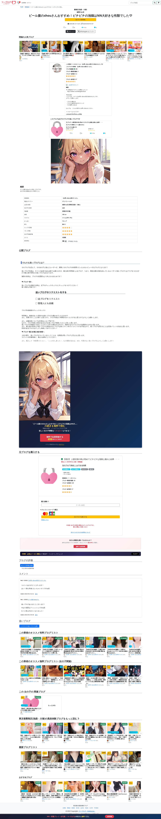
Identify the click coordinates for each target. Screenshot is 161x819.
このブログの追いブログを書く (29, 626)
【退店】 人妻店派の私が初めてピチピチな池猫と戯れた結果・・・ (91, 459)
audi (65, 57)
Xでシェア (71, 31)
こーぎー (132, 769)
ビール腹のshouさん (33, 599)
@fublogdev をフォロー (87, 31)
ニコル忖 (23, 58)
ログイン (29, 2)
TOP (21, 7)
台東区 (64, 808)
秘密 (63, 208)
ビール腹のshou (26, 712)
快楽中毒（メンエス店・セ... (115, 58)
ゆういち (88, 57)
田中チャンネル (26, 740)
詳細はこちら (45, 520)
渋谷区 (86, 808)
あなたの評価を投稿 (27, 565)
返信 (36, 594)
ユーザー (24, 769)
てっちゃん (90, 799)
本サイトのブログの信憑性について (80, 532)
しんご (132, 799)
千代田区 (96, 808)
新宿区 (73, 808)
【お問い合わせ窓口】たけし (29, 654)
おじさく (46, 799)
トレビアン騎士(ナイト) (71, 769)
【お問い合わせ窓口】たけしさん (37, 580)
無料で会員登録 (80, 546)
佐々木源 (89, 769)
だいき (45, 740)
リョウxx (111, 769)
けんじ (110, 740)
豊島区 (27, 7)
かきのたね (45, 57)
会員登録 (24, 2)
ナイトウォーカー (91, 740)
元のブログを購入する (80, 517)
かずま (67, 740)
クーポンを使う (80, 505)
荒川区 (77, 808)
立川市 (91, 808)
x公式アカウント (73, 85)
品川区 (82, 808)
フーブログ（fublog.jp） (87, 811)
